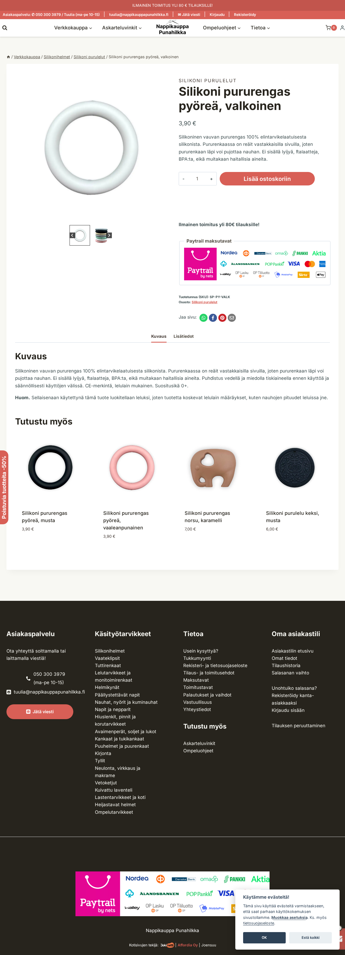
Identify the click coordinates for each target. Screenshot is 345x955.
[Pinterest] (222, 318)
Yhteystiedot (197, 709)
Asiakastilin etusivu (292, 651)
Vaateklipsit (107, 658)
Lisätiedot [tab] (184, 336)
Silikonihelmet (110, 651)
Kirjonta (103, 753)
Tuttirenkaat (108, 665)
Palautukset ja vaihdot (207, 695)
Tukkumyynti (197, 658)
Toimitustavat (198, 687)
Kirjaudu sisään (288, 710)
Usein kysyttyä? (200, 651)
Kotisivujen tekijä (143, 945)
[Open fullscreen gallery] (161, 218)
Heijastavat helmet (115, 804)
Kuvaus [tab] (159, 336)
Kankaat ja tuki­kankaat (119, 739)
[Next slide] (109, 235)
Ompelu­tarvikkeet (114, 812)
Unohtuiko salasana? (294, 688)
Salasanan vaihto (290, 672)
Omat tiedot (284, 658)
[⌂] (8, 56)
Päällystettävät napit (117, 695)
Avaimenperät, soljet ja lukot (125, 731)
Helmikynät (107, 687)
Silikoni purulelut (208, 80)
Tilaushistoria (286, 665)
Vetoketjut (106, 782)
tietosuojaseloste (258, 923)
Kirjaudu (217, 14)
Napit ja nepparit (113, 709)
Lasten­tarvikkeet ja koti (120, 797)
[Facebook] (213, 318)
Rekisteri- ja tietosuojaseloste (215, 665)
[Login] (342, 27)
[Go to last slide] (72, 235)
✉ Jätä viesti (189, 14)
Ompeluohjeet (198, 750)
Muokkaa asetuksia (289, 917)
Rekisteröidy (245, 14)
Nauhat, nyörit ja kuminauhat (126, 702)
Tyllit (100, 760)
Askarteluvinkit (199, 743)
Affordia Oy (188, 945)
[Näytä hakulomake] (4, 27)
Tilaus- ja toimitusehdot (208, 672)
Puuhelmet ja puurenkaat (122, 746)
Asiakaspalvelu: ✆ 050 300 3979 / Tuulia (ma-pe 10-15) (51, 14)
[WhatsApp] (203, 318)
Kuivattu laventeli (113, 790)
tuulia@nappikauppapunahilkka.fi (138, 14)
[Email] (232, 318)
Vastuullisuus (197, 702)
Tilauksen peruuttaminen (298, 725)
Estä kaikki (310, 938)
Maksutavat (196, 680)
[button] (80, 235)
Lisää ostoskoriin (267, 178)
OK (264, 938)
